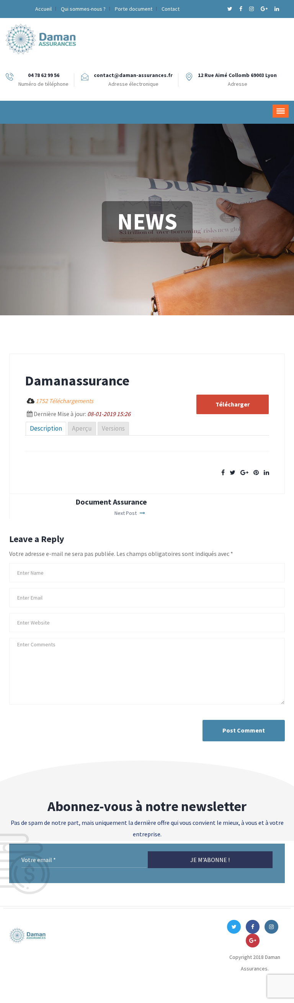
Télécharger (233, 404)
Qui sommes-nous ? (83, 8)
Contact (171, 8)
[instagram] (252, 8)
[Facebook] (241, 8)
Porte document (133, 8)
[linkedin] (276, 8)
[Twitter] (230, 8)
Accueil (43, 8)
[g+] (265, 8)
